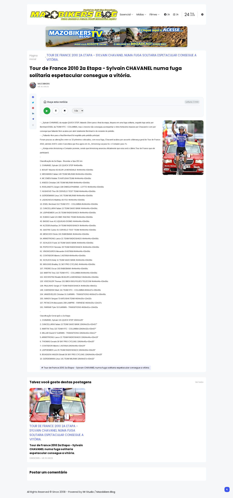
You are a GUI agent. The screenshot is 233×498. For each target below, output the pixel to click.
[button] (33, 125)
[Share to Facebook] (33, 97)
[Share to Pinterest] (33, 108)
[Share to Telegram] (33, 119)
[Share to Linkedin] (33, 114)
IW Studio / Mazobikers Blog (99, 492)
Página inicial (34, 57)
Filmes (153, 14)
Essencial (125, 14)
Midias (140, 14)
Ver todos (199, 382)
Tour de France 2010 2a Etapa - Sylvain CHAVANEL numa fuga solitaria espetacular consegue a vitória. (121, 57)
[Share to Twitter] (33, 103)
